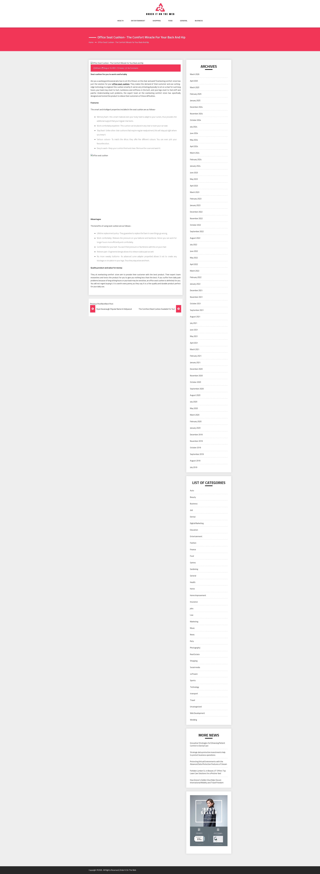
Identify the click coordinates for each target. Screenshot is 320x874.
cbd (191, 510)
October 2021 (195, 303)
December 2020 (196, 369)
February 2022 (195, 277)
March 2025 (194, 87)
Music (192, 628)
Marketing (194, 621)
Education (194, 529)
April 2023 (194, 185)
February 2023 (195, 198)
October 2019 (195, 447)
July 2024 (193, 126)
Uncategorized (196, 706)
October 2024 (195, 120)
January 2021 (195, 362)
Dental (192, 516)
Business (199, 20)
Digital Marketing (197, 523)
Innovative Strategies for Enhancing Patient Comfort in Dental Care (207, 744)
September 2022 (197, 231)
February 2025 (195, 94)
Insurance (194, 601)
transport (194, 693)
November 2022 (196, 218)
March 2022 (194, 270)
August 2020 (195, 395)
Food (170, 20)
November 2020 (196, 375)
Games (193, 562)
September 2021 (197, 310)
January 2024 (195, 166)
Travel (192, 700)
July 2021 (193, 323)
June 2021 (194, 329)
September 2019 (197, 454)
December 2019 (196, 434)
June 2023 (194, 172)
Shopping (157, 20)
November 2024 (196, 113)
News (192, 634)
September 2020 (197, 388)
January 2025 (195, 100)
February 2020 (195, 421)
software (194, 673)
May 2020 (194, 408)
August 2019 (195, 460)
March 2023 (194, 192)
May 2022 (194, 257)
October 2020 (195, 382)
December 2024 (196, 107)
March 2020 (194, 414)
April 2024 (194, 146)
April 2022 (194, 264)
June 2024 (194, 133)
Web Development (197, 713)
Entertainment (138, 20)
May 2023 (194, 179)
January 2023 (195, 205)
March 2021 (194, 349)
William (97, 68)
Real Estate (195, 654)
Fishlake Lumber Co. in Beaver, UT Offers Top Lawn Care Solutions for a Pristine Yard (208, 772)
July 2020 (193, 401)
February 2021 (195, 355)
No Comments (133, 68)
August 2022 (195, 238)
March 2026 (194, 74)
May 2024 (194, 139)
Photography (195, 647)
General (183, 20)
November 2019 (196, 441)
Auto (192, 490)
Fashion (193, 542)
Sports (193, 680)
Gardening (194, 569)
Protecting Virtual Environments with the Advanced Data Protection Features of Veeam (208, 763)
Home (121, 68)
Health (120, 20)
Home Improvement (198, 595)
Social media (195, 667)
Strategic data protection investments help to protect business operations (207, 753)
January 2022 (195, 283)
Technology (194, 687)
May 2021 (194, 336)
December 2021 (196, 290)
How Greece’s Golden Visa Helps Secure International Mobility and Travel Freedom (207, 781)
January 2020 (195, 428)
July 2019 (193, 467)
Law (191, 615)
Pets (192, 641)
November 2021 (196, 297)
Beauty (193, 497)
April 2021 (194, 342)
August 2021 (195, 316)
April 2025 (194, 80)
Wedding (193, 719)
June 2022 (194, 251)
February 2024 (195, 159)
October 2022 (195, 224)
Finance (193, 549)
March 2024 (194, 152)
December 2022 (196, 211)
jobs (191, 608)
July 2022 (193, 244)
